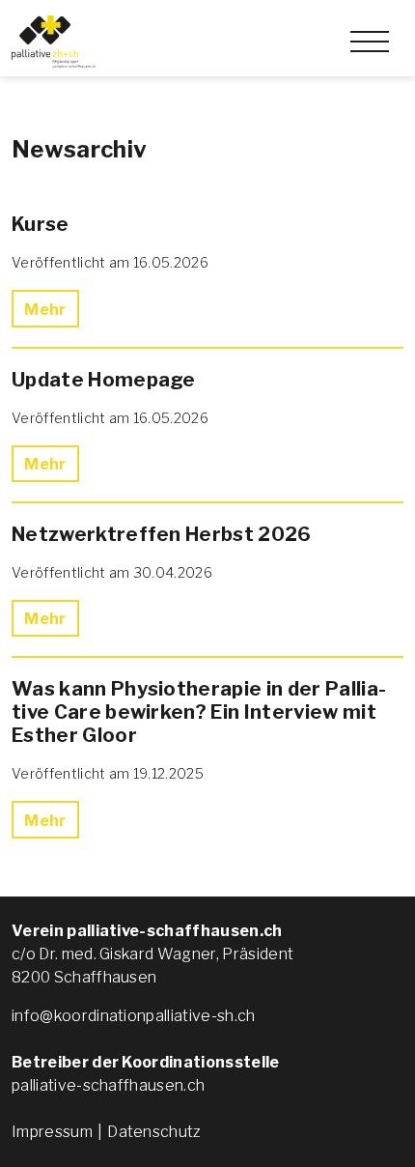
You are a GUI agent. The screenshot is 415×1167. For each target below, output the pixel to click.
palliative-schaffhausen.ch (108, 1085)
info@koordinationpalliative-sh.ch (134, 1016)
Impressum (52, 1132)
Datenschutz (154, 1132)
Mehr (45, 309)
